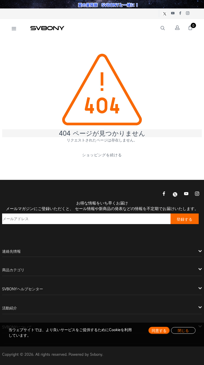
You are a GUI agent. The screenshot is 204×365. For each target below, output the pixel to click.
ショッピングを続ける (102, 154)
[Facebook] (164, 194)
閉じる (183, 330)
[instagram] (197, 194)
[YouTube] (186, 194)
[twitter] (175, 194)
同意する (159, 330)
